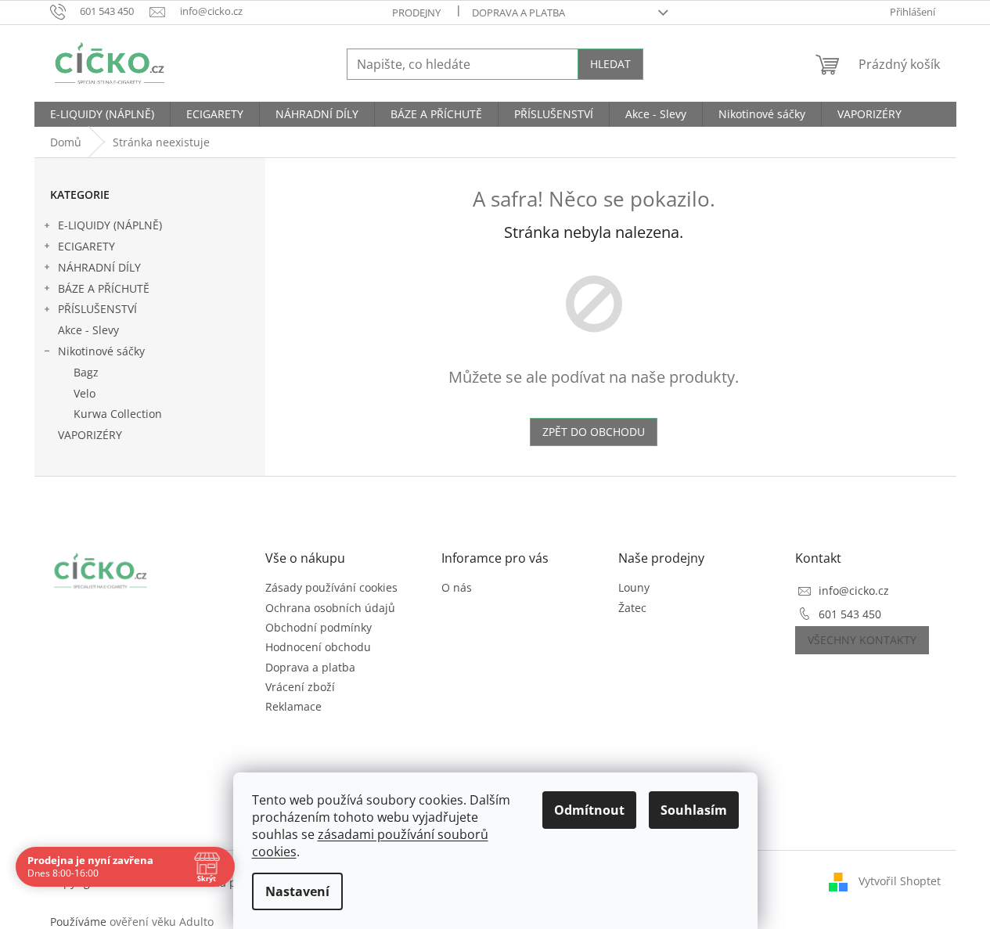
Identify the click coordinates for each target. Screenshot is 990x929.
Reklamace (293, 706)
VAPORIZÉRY (90, 434)
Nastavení (297, 891)
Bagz (86, 372)
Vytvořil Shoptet (900, 880)
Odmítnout (589, 810)
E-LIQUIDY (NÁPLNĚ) (110, 225)
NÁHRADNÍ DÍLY (99, 267)
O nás (456, 587)
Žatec (632, 607)
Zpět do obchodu (593, 431)
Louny (634, 587)
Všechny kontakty (862, 639)
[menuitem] (102, 114)
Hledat (610, 63)
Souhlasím (694, 810)
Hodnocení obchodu (318, 646)
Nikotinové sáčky (101, 351)
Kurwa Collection (118, 413)
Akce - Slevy (88, 329)
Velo (84, 393)
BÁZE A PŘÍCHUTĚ (103, 288)
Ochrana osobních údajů (330, 607)
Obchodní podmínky (318, 627)
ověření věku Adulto (162, 921)
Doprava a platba (518, 12)
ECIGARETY (86, 246)
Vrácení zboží (300, 686)
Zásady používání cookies (331, 587)
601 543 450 (850, 614)
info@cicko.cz (854, 590)
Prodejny (416, 12)
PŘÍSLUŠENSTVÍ (97, 308)
